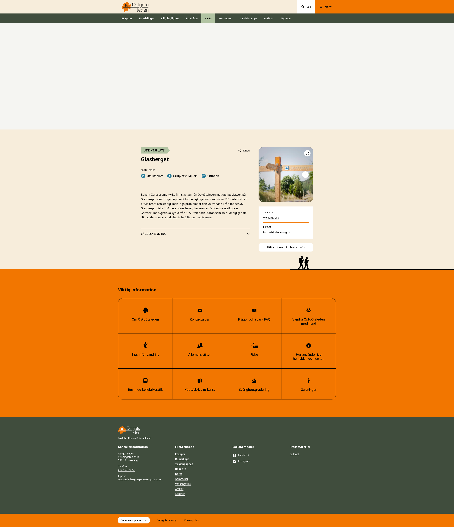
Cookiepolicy (191, 520)
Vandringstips (248, 18)
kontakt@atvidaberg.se (276, 232)
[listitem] (286, 174)
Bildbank (294, 454)
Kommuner (225, 18)
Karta (208, 18)
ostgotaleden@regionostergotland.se (140, 479)
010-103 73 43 (126, 469)
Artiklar (269, 18)
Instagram (244, 461)
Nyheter (286, 18)
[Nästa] (305, 174)
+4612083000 (271, 217)
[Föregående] (307, 153)
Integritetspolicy (166, 520)
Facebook (243, 455)
